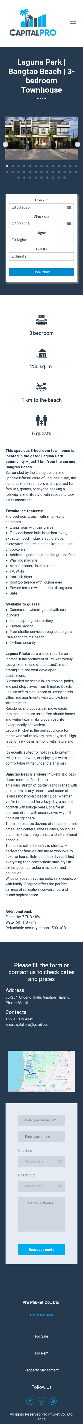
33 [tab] (53, 177)
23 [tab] (59, 172)
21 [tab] (47, 172)
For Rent (41, 1353)
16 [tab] (18, 172)
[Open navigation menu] (72, 23)
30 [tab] (36, 177)
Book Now (41, 272)
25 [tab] (70, 172)
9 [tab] (53, 166)
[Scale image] (41, 138)
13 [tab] (76, 166)
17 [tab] (24, 172)
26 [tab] (76, 172)
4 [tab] (24, 166)
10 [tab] (59, 166)
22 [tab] (53, 172)
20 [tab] (41, 172)
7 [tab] (41, 166)
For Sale (41, 1336)
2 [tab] (13, 166)
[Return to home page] (34, 23)
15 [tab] (13, 172)
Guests (41, 249)
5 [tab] (30, 166)
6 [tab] (36, 166)
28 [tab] (24, 177)
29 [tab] (30, 177)
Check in (41, 200)
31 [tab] (41, 177)
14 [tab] (7, 172)
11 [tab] (65, 166)
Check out (41, 217)
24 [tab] (65, 172)
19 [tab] (36, 172)
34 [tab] (59, 177)
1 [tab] (7, 166)
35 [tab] (65, 177)
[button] (30, 1401)
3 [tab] (18, 166)
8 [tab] (47, 166)
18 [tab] (30, 172)
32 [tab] (47, 177)
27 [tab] (18, 177)
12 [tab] (70, 166)
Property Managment (42, 1370)
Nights (42, 233)
